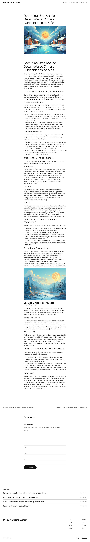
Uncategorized (35, 55)
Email (25, 453)
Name (25, 447)
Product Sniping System (11, 2)
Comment (26, 430)
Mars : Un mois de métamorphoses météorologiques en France (23, 502)
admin (29, 55)
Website (25, 459)
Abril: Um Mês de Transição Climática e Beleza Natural (19, 407)
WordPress (84, 538)
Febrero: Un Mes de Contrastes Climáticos (17, 506)
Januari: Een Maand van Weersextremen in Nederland (70, 407)
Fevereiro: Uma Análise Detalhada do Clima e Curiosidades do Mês (25, 493)
